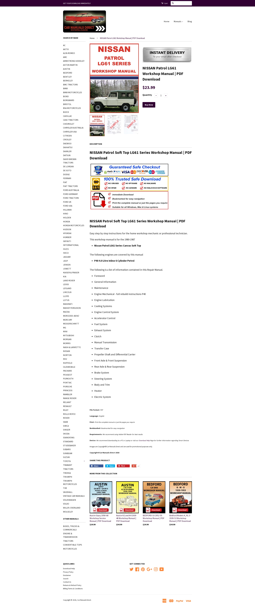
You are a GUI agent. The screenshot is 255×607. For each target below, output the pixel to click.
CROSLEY (67, 139)
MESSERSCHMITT (71, 323)
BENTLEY (67, 76)
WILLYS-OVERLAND (71, 507)
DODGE (66, 174)
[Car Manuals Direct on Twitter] (131, 569)
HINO (65, 213)
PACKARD (67, 370)
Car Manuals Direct (84, 600)
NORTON (67, 355)
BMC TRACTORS (70, 84)
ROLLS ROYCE (69, 414)
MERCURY (67, 319)
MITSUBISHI (68, 335)
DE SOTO (67, 170)
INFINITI (67, 241)
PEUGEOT (67, 374)
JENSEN (67, 264)
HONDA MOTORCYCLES (73, 225)
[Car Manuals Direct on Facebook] (137, 569)
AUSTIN (66, 69)
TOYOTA (67, 461)
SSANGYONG (68, 437)
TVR (65, 488)
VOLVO (66, 503)
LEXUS (66, 284)
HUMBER (67, 237)
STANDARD (68, 441)
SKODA (66, 433)
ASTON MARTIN (70, 65)
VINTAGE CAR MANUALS (74, 496)
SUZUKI (66, 457)
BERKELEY (68, 80)
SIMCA (66, 425)
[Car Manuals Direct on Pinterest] (143, 569)
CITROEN (67, 135)
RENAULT (67, 406)
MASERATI (68, 304)
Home (166, 21)
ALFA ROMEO (69, 53)
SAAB (65, 422)
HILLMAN (67, 209)
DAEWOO (67, 143)
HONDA (66, 221)
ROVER (66, 418)
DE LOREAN (68, 166)
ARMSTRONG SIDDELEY (73, 61)
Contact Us (67, 582)
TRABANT (67, 465)
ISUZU (66, 249)
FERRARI (67, 178)
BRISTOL (67, 104)
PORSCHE (67, 386)
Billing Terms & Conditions (73, 588)
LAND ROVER (69, 280)
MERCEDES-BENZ (71, 315)
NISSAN (66, 351)
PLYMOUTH (68, 378)
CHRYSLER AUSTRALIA (73, 127)
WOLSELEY (68, 511)
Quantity (147, 94)
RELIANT (67, 402)
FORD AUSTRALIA (71, 190)
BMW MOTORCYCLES (72, 92)
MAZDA (66, 311)
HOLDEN (67, 217)
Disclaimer (67, 575)
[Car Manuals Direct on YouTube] (162, 569)
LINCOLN (67, 292)
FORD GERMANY (70, 194)
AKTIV (66, 49)
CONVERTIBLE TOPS (72, 544)
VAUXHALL (68, 492)
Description (96, 144)
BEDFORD (67, 72)
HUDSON (67, 229)
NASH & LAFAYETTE (72, 347)
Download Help (69, 568)
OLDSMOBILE (69, 367)
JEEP (65, 260)
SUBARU (67, 449)
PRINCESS (67, 390)
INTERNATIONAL (71, 245)
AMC (65, 57)
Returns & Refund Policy (72, 585)
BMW (65, 88)
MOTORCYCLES (70, 548)
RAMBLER (67, 394)
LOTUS (66, 300)
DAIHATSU (67, 147)
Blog (190, 21)
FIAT (65, 182)
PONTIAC (67, 382)
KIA (64, 276)
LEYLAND (67, 288)
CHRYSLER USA (70, 131)
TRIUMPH (67, 476)
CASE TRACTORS (70, 120)
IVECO (66, 253)
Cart (166, 3)
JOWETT (67, 268)
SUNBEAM (67, 453)
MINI (65, 331)
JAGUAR (67, 257)
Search (65, 579)
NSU (65, 359)
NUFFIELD (67, 363)
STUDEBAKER (69, 445)
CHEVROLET (68, 124)
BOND (66, 96)
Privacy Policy (68, 572)
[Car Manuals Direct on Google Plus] (149, 569)
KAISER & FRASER (71, 272)
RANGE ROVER (69, 398)
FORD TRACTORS (71, 198)
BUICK (66, 112)
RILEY (65, 410)
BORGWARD (68, 100)
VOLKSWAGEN (69, 500)
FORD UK (67, 202)
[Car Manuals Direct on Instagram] (156, 569)
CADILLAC (67, 116)
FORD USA (67, 205)
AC (64, 45)
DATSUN (67, 155)
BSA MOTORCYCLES (72, 108)
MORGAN (67, 339)
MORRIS (67, 343)
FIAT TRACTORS (70, 186)
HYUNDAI (67, 233)
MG (64, 327)
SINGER (66, 429)
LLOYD (66, 296)
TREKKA (67, 473)
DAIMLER (67, 151)
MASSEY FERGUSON (72, 308)
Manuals (178, 21)
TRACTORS (68, 469)
